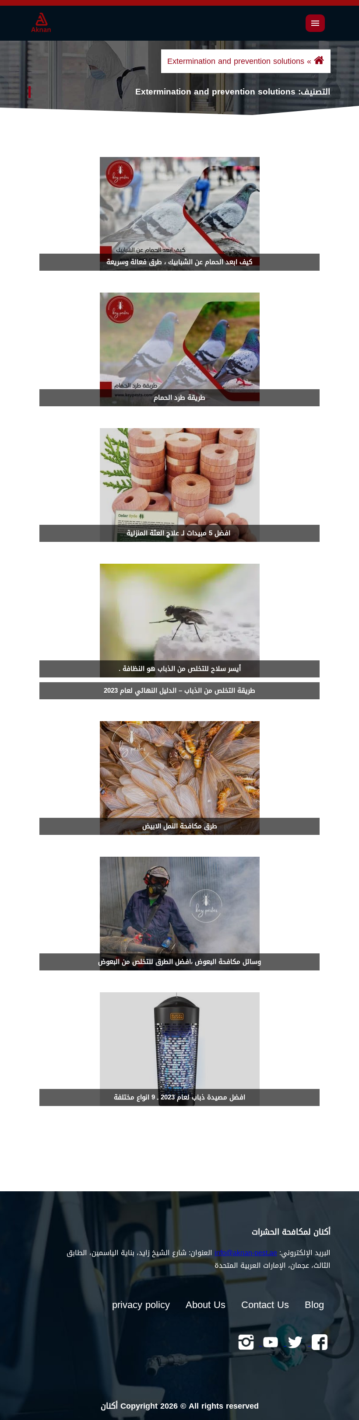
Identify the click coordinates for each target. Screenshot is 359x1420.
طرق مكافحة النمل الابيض (179, 826)
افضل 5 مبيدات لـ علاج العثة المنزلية (179, 533)
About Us (205, 1305)
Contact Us (265, 1305)
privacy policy (141, 1305)
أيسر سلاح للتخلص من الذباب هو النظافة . (180, 669)
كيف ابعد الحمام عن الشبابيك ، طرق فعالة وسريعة (179, 262)
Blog (314, 1305)
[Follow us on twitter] (294, 1343)
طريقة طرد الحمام (179, 397)
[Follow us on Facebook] (318, 1343)
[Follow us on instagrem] (246, 1343)
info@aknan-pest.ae (246, 1253)
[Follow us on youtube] (269, 1343)
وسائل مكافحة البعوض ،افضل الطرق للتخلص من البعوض (179, 962)
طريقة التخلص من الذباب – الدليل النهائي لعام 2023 (179, 690)
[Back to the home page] (318, 61)
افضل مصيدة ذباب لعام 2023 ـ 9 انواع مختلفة (179, 1097)
